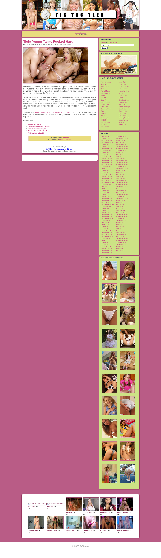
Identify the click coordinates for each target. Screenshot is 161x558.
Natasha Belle (124, 91)
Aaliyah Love (106, 82)
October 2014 (121, 196)
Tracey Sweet (124, 118)
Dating (103, 111)
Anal (102, 89)
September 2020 (107, 218)
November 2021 (107, 200)
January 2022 (106, 196)
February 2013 (121, 234)
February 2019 (107, 246)
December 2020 (107, 214)
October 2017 (121, 150)
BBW (103, 95)
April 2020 (105, 228)
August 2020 (106, 220)
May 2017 (119, 156)
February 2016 (121, 180)
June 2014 (120, 204)
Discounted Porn (80, 33)
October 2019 (106, 234)
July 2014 (119, 202)
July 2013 (119, 224)
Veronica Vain (124, 120)
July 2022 (105, 186)
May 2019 (105, 242)
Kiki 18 (103, 120)
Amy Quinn (105, 86)
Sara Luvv (122, 104)
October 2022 (106, 180)
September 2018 (122, 138)
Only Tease (123, 95)
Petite (121, 98)
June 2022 (105, 188)
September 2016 (122, 168)
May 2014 (119, 206)
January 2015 (121, 192)
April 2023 (105, 172)
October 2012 (121, 242)
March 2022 (105, 194)
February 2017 (121, 160)
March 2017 (120, 158)
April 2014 (119, 208)
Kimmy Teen (105, 122)
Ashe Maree (105, 91)
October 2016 (121, 166)
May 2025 (105, 144)
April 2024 (105, 154)
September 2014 (122, 198)
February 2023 (107, 174)
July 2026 (105, 136)
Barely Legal (105, 93)
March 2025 (105, 146)
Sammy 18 (123, 102)
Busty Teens (105, 102)
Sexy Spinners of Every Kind (37, 129)
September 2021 (107, 204)
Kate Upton (105, 118)
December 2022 (107, 178)
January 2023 (106, 176)
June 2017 (120, 154)
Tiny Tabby (123, 116)
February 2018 (121, 144)
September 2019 (107, 236)
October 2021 (106, 202)
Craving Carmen (107, 109)
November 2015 (122, 184)
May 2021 (105, 208)
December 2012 (122, 238)
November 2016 (122, 164)
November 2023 (107, 162)
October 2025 (106, 140)
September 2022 (107, 182)
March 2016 (120, 178)
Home (103, 42)
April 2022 (105, 192)
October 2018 (121, 136)
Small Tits (122, 109)
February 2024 (107, 156)
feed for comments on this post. (59, 149)
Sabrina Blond (124, 100)
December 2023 (107, 160)
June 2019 (105, 240)
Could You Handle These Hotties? (39, 127)
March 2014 (120, 210)
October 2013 (121, 218)
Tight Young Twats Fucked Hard (48, 41)
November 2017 (122, 148)
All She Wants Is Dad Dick (36, 133)
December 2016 (122, 162)
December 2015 (122, 182)
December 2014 (122, 194)
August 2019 (106, 238)
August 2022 (106, 184)
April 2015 (119, 188)
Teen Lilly (122, 113)
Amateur (104, 84)
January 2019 (106, 248)
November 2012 (122, 240)
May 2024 (105, 152)
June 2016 (120, 174)
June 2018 (120, 142)
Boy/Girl (104, 100)
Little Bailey (123, 82)
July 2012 (119, 248)
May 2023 (105, 170)
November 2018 (107, 252)
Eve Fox (104, 113)
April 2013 (119, 230)
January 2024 (106, 158)
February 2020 (107, 230)
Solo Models (123, 111)
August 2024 (106, 150)
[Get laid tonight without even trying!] (119, 73)
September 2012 (122, 244)
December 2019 (107, 232)
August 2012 (120, 246)
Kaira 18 (104, 116)
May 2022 (105, 190)
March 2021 (105, 210)
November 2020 (107, 216)
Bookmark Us (112, 42)
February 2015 (121, 190)
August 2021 (106, 206)
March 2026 (105, 138)
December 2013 (122, 214)
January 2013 (121, 236)
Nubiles (121, 93)
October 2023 (106, 164)
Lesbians (104, 124)
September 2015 (122, 186)
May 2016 (119, 176)
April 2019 (105, 244)
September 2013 (122, 220)
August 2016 (120, 170)
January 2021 (106, 212)
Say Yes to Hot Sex (34, 124)
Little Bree (122, 84)
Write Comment (65, 139)
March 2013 (120, 232)
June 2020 (105, 224)
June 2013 (120, 226)
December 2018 (107, 250)
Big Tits (104, 98)
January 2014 (121, 212)
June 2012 (120, 250)
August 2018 (120, 140)
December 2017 (122, 146)
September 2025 (107, 142)
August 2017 (120, 152)
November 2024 (107, 148)
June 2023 (105, 168)
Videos (66, 138)
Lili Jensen (105, 127)
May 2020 (105, 226)
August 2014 (120, 200)
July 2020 (105, 222)
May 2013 (119, 228)
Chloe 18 (104, 107)
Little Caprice (124, 86)
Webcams (122, 124)
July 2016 (119, 172)
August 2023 (106, 166)
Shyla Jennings (124, 107)
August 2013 (120, 222)
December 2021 (107, 198)
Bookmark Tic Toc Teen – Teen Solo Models (57, 44)
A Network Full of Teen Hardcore (39, 131)
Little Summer (124, 89)
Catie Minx (105, 104)
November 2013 (122, 216)
